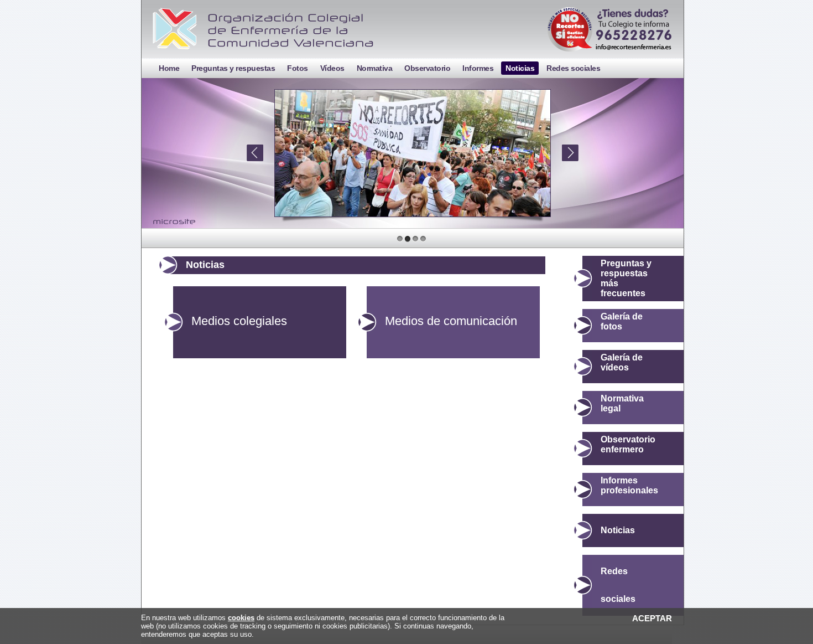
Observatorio (427, 68)
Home (169, 68)
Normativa (375, 68)
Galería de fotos (622, 321)
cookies (241, 618)
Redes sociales (573, 68)
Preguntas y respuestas (233, 68)
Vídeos (332, 68)
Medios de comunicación (451, 321)
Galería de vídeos (622, 362)
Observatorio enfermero (628, 444)
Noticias (519, 68)
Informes (477, 68)
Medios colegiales (239, 321)
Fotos (297, 68)
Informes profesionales (629, 485)
